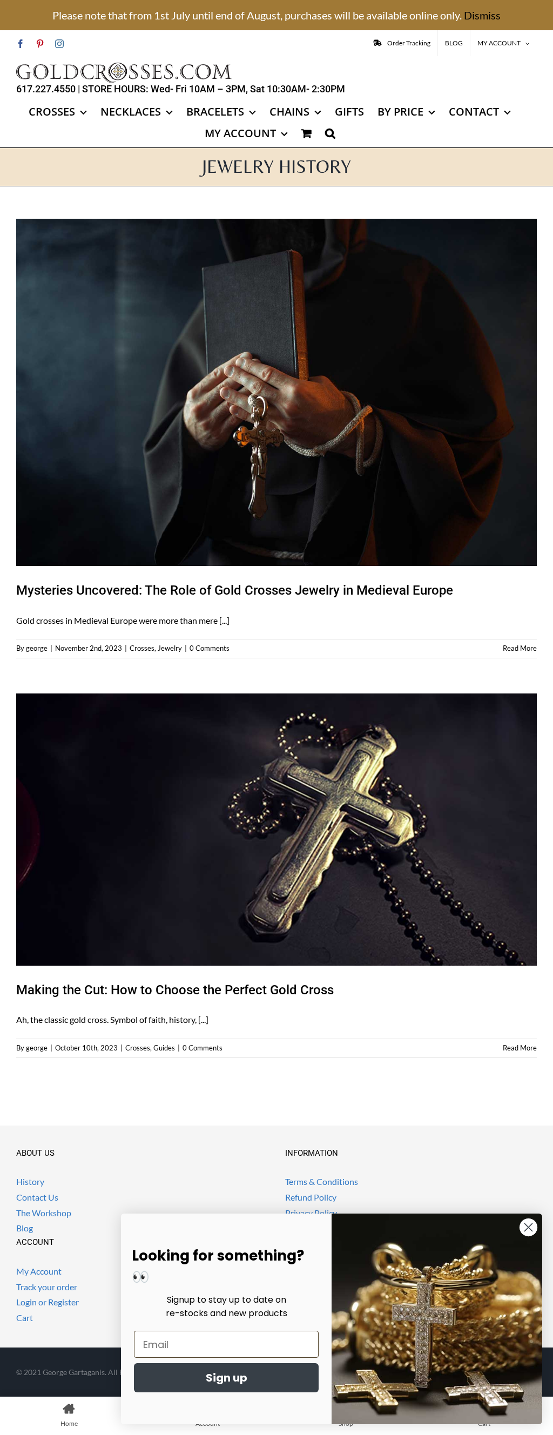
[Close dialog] (528, 1227)
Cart (24, 1317)
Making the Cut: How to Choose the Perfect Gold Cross (175, 990)
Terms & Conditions (321, 1181)
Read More (520, 648)
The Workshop (43, 1213)
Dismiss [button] (482, 15)
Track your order (46, 1287)
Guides (164, 1047)
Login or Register (47, 1302)
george (37, 648)
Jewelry (170, 648)
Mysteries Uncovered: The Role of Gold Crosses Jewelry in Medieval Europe (234, 590)
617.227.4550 (46, 89)
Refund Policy (310, 1197)
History (30, 1181)
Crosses (142, 648)
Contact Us (37, 1197)
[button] (330, 133)
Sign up (226, 1377)
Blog (24, 1228)
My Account (39, 1271)
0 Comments (210, 648)
